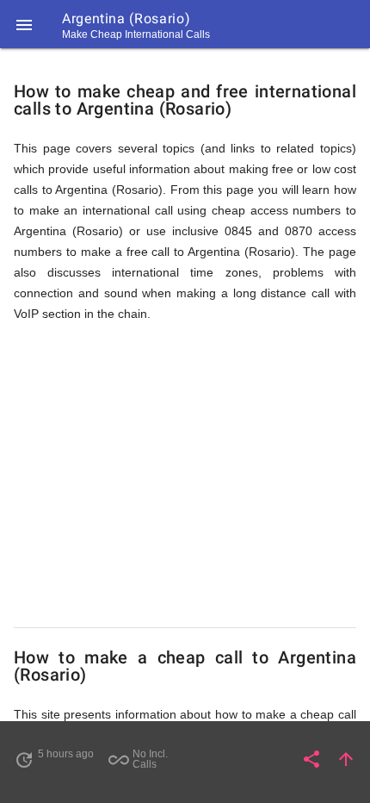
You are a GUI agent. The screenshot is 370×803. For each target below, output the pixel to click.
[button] (24, 24)
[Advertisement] (185, 475)
